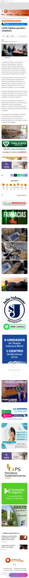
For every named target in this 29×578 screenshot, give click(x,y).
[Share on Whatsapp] (18, 175)
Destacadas (5, 20)
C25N (3, 40)
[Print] (12, 36)
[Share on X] (8, 36)
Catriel (13, 122)
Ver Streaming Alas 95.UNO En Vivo (19, 575)
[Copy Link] (10, 36)
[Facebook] (13, 564)
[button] (3, 11)
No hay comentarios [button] (22, 195)
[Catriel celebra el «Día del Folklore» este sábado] (23, 547)
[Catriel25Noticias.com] (10, 11)
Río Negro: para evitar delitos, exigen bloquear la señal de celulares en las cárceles (9, 537)
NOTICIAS (18, 20)
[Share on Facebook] (5, 36)
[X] (15, 564)
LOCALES (12, 20)
